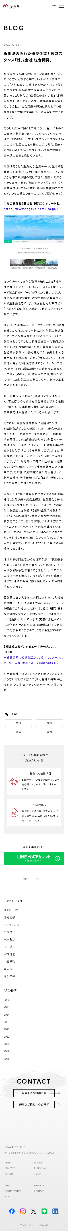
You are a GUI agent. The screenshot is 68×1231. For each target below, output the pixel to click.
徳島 (18, 732)
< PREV (24, 878)
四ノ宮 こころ (11, 925)
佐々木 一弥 (11, 910)
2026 (6, 1000)
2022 (6, 1029)
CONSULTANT (40, 1168)
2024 (6, 1014)
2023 (6, 1022)
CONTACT (39, 1191)
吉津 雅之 (9, 939)
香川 (18, 723)
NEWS (7, 1185)
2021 (6, 1036)
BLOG (14, 28)
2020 (6, 1044)
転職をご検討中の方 (34, 1093)
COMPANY (10, 1168)
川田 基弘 (9, 961)
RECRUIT (9, 1173)
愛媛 (49, 723)
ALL (37, 878)
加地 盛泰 (9, 947)
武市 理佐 (9, 954)
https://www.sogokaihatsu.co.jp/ (30, 209)
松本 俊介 (9, 932)
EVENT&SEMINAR (13, 1191)
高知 (49, 732)
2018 (6, 1058)
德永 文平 (9, 976)
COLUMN (38, 1173)
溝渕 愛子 (9, 917)
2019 (6, 1051)
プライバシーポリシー (27, 1225)
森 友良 (8, 969)
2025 (6, 1007)
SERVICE (38, 1162)
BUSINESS (39, 1185)
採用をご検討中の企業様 (34, 1104)
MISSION (9, 1162)
